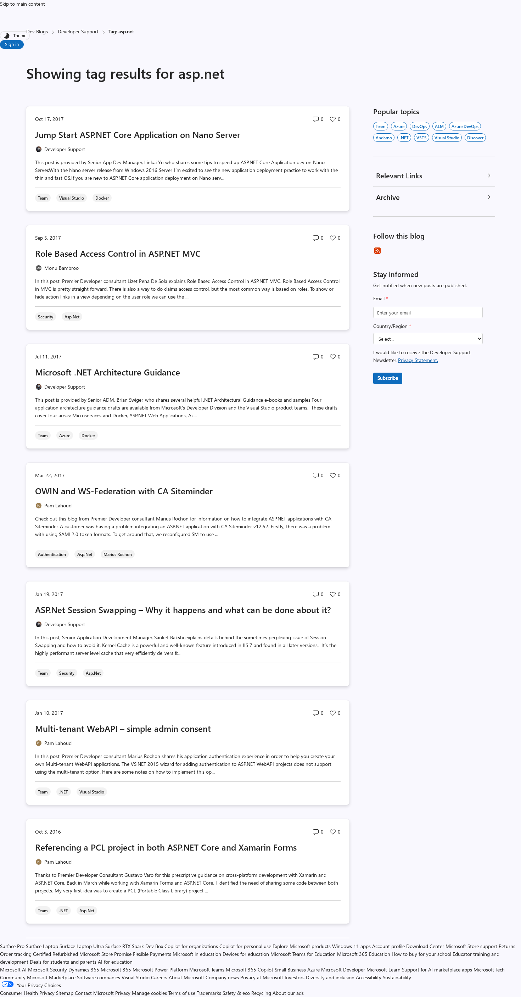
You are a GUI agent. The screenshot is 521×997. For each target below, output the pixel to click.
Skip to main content (22, 3)
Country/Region (392, 326)
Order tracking (16, 954)
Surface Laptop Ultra (82, 946)
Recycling (261, 993)
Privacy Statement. (418, 360)
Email (380, 298)
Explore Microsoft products (302, 946)
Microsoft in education (197, 954)
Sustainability (397, 977)
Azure (398, 126)
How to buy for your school (421, 954)
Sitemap (64, 993)
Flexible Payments (152, 954)
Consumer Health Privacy (27, 993)
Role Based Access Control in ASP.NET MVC (118, 253)
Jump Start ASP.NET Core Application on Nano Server (137, 134)
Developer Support (78, 31)
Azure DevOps (465, 126)
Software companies (98, 977)
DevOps (419, 126)
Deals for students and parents (63, 961)
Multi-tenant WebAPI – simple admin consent (123, 728)
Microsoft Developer (343, 969)
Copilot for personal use (245, 946)
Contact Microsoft (94, 993)
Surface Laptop (42, 946)
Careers (159, 977)
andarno (384, 137)
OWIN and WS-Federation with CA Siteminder (124, 490)
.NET (404, 137)
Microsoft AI (13, 969)
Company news (222, 977)
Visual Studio (447, 137)
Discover (475, 137)
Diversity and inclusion (330, 977)
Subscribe (387, 377)
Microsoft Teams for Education (303, 954)
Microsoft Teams (206, 969)
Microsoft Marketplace (51, 977)
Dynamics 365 (83, 969)
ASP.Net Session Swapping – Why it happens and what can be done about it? (183, 609)
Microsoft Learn (383, 969)
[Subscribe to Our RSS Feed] (377, 250)
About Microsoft (186, 977)
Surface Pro (12, 946)
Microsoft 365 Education (363, 954)
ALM (439, 126)
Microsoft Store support (471, 946)
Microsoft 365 (116, 969)
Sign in (12, 44)
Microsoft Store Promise (105, 954)
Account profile (388, 946)
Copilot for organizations (191, 946)
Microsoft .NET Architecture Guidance (107, 372)
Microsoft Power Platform (160, 969)
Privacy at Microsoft (261, 977)
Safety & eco (236, 993)
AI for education (115, 961)
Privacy (123, 993)
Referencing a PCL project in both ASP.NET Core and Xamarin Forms (166, 847)
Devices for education (246, 954)
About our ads (288, 993)
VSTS (421, 137)
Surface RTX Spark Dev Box (134, 946)
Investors (294, 977)
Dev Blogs (37, 31)
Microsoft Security (47, 969)
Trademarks (209, 993)
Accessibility (368, 977)
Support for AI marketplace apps (437, 969)
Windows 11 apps (351, 946)
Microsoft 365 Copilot (249, 969)
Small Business (290, 969)
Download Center (425, 946)
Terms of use (181, 993)
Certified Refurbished (55, 954)
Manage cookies (149, 993)
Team (381, 126)
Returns (507, 946)
